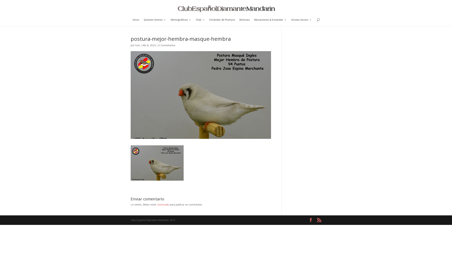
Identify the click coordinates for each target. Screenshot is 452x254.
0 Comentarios (166, 45)
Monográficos (179, 20)
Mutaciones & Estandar (268, 20)
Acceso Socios (299, 20)
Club (198, 20)
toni (137, 45)
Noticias (244, 20)
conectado (163, 204)
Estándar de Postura (222, 20)
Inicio (136, 20)
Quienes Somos (153, 20)
